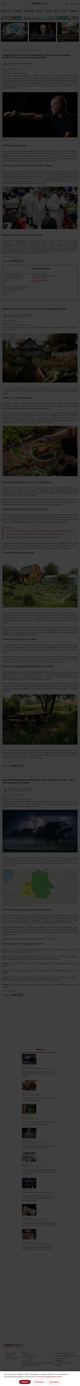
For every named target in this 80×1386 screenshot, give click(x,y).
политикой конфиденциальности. (49, 1377)
